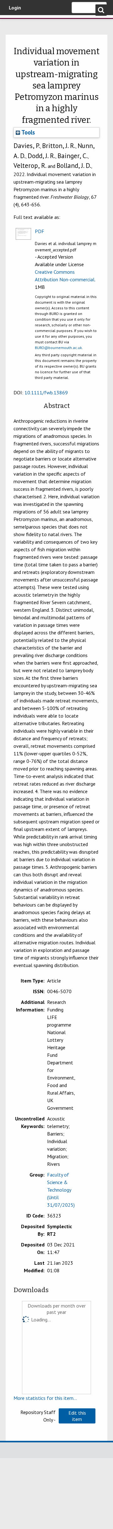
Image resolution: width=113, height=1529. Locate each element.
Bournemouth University (14, 23)
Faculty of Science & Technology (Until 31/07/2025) (61, 1189)
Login (15, 7)
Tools (27, 132)
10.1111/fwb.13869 (46, 392)
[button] (77, 1415)
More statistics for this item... (45, 1398)
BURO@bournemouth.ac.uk (58, 347)
